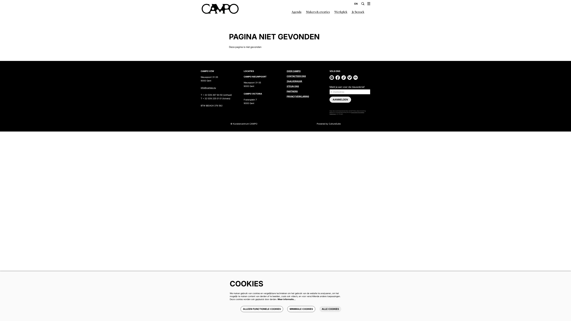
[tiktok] (343, 77)
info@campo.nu (208, 87)
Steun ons (293, 86)
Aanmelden (340, 99)
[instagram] (332, 77)
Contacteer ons (296, 76)
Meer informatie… (287, 299)
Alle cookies (330, 308)
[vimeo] (349, 77)
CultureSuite (335, 123)
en (356, 4)
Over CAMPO (294, 71)
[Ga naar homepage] (220, 8)
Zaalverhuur (294, 81)
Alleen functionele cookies (262, 308)
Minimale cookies (301, 308)
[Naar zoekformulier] (362, 3)
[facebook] (337, 77)
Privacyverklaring (298, 96)
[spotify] (355, 77)
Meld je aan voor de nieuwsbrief (347, 86)
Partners (292, 91)
